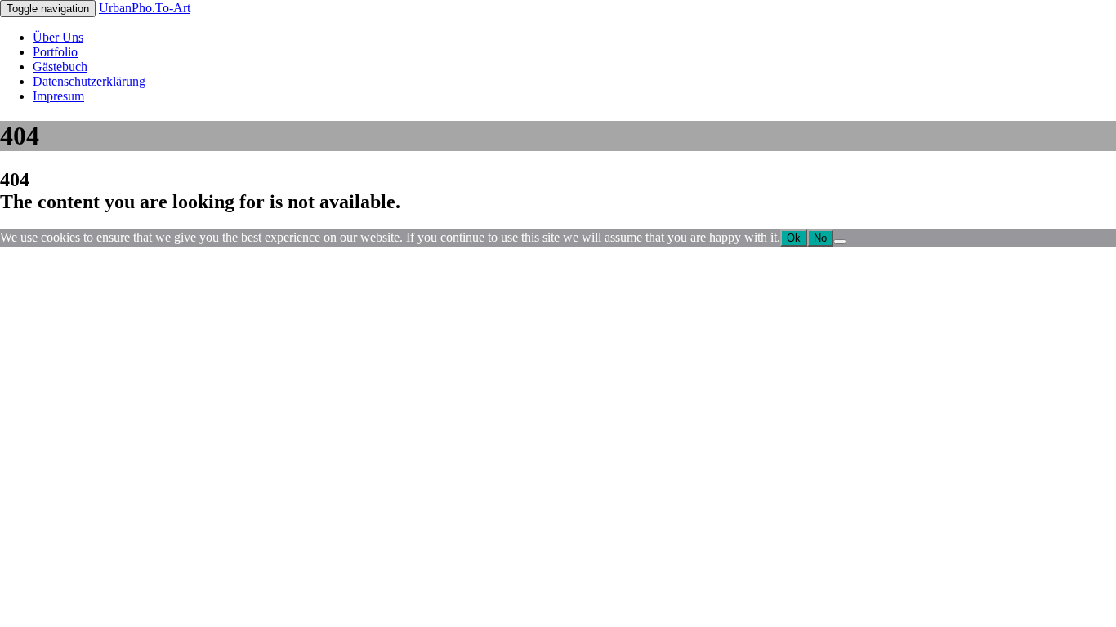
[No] (839, 241)
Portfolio (55, 52)
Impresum (58, 96)
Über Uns (58, 37)
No (820, 238)
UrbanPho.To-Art (144, 8)
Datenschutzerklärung (89, 81)
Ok (794, 238)
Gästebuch (60, 66)
